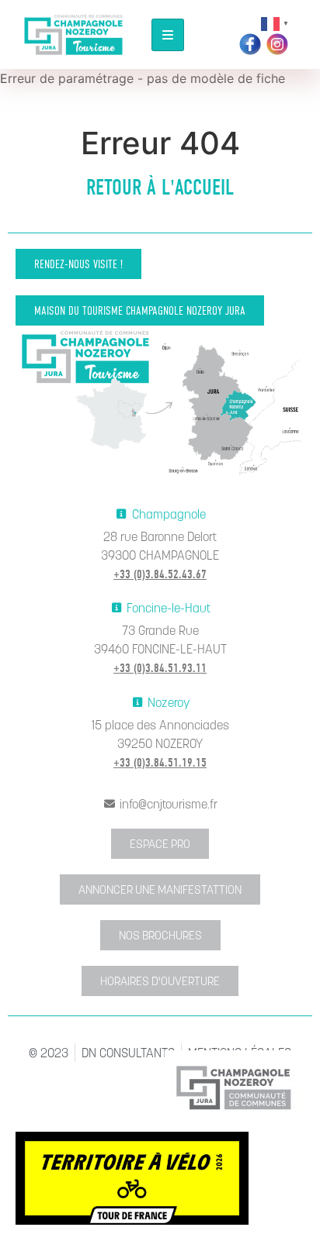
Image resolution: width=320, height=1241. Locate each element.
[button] (78, 264)
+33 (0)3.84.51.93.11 (160, 668)
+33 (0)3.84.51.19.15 (160, 763)
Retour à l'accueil (160, 187)
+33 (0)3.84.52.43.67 (160, 574)
